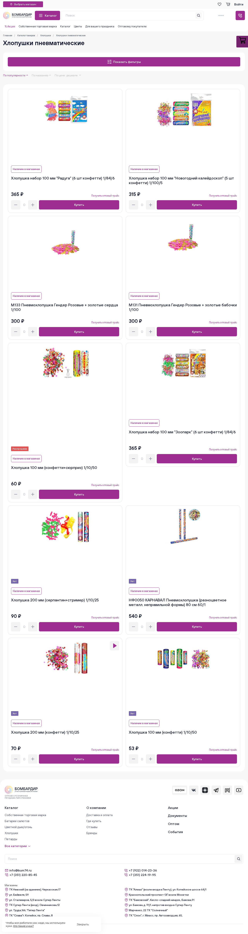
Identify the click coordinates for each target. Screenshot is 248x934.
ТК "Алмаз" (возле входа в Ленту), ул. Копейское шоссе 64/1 (167, 889)
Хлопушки (11, 833)
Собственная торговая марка (38, 26)
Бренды (91, 833)
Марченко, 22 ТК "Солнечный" (148, 910)
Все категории (16, 846)
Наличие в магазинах (26, 169)
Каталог (51, 15)
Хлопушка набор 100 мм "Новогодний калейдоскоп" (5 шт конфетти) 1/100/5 (181, 180)
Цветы (78, 26)
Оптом (173, 824)
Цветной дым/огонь (18, 827)
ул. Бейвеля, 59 (19, 894)
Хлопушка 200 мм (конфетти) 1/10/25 (45, 732)
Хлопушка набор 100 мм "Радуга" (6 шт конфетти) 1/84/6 (63, 178)
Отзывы (91, 827)
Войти (238, 4)
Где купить (93, 821)
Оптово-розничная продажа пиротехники (18, 797)
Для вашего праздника (99, 26)
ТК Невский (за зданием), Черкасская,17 (35, 889)
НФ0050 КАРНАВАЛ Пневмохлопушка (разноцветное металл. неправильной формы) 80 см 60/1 (177, 602)
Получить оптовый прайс (105, 195)
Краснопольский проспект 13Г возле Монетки (159, 894)
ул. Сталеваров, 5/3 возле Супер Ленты (34, 899)
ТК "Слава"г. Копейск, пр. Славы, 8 (31, 915)
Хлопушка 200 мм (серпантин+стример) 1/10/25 (55, 600)
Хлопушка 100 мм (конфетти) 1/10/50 (163, 732)
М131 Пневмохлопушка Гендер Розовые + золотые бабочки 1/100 (183, 307)
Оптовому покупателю (132, 26)
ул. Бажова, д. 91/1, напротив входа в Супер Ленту (160, 905)
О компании (96, 808)
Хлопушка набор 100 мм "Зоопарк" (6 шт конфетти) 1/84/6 (182, 432)
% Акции (10, 26)
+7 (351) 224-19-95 (142, 874)
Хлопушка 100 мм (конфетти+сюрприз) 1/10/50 (54, 467)
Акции (173, 808)
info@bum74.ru (20, 870)
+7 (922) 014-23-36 (143, 870)
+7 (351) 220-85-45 (23, 874)
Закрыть (83, 924)
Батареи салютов (17, 821)
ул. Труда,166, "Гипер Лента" (27, 910)
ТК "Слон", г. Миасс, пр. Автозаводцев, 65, (156, 915)
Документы (177, 816)
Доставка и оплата (99, 815)
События (175, 832)
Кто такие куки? (23, 925)
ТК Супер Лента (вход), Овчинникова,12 (34, 905)
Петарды (11, 839)
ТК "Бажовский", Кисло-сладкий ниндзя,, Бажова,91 (161, 899)
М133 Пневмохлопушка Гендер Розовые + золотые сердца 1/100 (64, 307)
